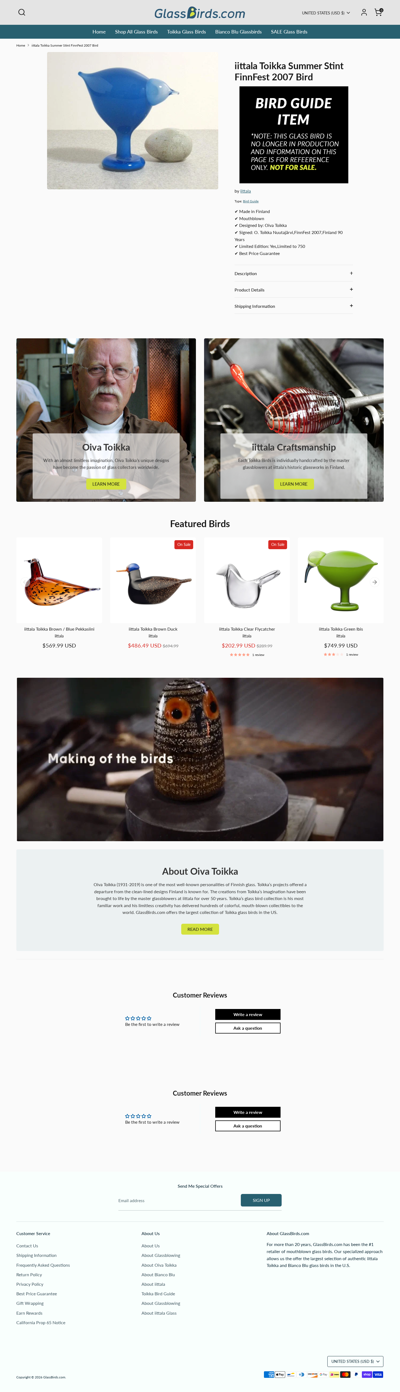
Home (99, 32)
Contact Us (27, 1245)
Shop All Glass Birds (136, 32)
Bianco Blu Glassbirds (238, 32)
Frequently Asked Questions (43, 1265)
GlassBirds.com (54, 1377)
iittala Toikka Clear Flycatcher (247, 628)
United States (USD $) (323, 13)
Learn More (106, 484)
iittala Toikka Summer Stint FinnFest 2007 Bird (65, 45)
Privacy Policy (29, 1284)
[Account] (364, 12)
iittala (245, 190)
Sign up (261, 1200)
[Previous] (25, 582)
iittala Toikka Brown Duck (153, 628)
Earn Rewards (29, 1312)
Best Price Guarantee (36, 1293)
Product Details (249, 289)
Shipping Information (255, 306)
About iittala (153, 1284)
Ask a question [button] (247, 1028)
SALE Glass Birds (289, 32)
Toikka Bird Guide (158, 1293)
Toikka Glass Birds (186, 32)
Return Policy (29, 1274)
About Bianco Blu (158, 1274)
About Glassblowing (160, 1255)
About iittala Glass (159, 1312)
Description (246, 273)
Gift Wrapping (30, 1303)
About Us (150, 1245)
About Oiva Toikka (159, 1265)
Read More (200, 929)
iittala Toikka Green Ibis (341, 628)
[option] (55, 598)
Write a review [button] (247, 1014)
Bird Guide (251, 201)
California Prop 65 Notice (40, 1322)
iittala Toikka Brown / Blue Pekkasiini (59, 628)
